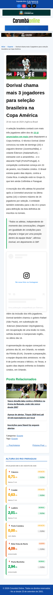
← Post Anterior (13, 445)
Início (3, 47)
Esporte (10, 47)
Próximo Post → (40, 445)
